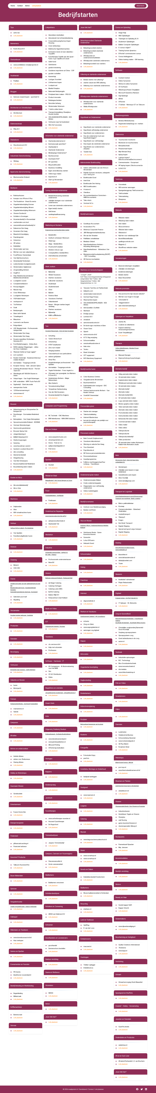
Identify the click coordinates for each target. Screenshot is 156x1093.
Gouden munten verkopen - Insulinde (21, 615)
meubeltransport (124, 514)
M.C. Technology (124, 660)
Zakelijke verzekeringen (127, 269)
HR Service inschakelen (92, 259)
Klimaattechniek (124, 146)
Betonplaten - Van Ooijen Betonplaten (26, 419)
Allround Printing (54, 745)
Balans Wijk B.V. (53, 595)
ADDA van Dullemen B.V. (56, 914)
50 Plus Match (123, 744)
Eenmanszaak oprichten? (57, 144)
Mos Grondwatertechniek (127, 663)
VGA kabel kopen (19, 299)
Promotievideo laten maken (128, 413)
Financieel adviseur (20, 846)
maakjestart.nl (73, 1089)
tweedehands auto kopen (127, 475)
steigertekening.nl (19, 434)
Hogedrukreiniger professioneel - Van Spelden (61, 363)
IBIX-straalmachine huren (22, 512)
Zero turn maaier (54, 348)
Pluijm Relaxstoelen (125, 582)
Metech (16, 565)
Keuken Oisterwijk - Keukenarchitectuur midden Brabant (27, 359)
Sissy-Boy (52, 360)
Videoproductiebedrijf (126, 437)
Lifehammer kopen (55, 82)
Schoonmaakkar (89, 340)
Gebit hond (52, 62)
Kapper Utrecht (124, 908)
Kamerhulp (52, 76)
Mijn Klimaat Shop (125, 152)
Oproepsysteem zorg (126, 635)
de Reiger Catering (54, 583)
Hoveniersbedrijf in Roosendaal (24, 219)
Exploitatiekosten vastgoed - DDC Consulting (95, 386)
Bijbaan (50, 293)
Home (13, 6)
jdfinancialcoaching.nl (20, 843)
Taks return (87, 200)
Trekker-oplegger (89, 965)
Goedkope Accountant (91, 224)
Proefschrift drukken (55, 247)
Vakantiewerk (53, 302)
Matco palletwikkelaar (126, 503)
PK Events (16, 972)
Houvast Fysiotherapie (56, 821)
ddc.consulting (18, 452)
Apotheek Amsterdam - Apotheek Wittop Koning (130, 623)
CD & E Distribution (55, 674)
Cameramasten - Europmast (128, 162)
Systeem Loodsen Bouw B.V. (23, 449)
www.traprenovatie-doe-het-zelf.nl (55, 516)
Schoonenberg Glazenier (127, 738)
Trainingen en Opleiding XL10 (128, 39)
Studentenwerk (53, 287)
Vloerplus (122, 817)
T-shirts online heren (55, 109)
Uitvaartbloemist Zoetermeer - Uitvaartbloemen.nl (60, 693)
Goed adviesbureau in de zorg (129, 638)
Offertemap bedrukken (56, 748)
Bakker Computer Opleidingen (129, 45)
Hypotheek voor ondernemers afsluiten (94, 148)
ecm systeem (18, 355)
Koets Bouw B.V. (19, 49)
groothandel (52, 945)
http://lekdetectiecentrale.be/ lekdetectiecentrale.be (23, 277)
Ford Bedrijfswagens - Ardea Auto (25, 344)
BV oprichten (53, 162)
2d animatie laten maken (127, 377)
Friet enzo (52, 449)
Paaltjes (16, 81)
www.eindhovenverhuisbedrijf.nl (24, 225)
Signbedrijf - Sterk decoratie (23, 384)
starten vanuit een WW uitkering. (95, 83)
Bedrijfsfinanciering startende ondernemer (58, 197)
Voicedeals (122, 184)
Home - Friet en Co (55, 443)
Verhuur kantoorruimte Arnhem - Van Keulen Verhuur (97, 391)
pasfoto (86, 758)
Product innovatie (54, 97)
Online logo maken (54, 174)
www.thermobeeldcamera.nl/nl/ (129, 770)
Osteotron (17, 240)
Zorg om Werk (89, 624)
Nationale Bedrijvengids (56, 91)
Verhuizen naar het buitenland (58, 122)
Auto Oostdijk (123, 478)
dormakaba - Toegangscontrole (24, 363)
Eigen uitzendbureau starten (58, 171)
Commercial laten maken (127, 422)
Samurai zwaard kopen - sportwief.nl (26, 97)
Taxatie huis (88, 152)
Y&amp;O (122, 517)
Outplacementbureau (126, 735)
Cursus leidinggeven (125, 56)
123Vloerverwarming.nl (21, 390)
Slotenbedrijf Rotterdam (21, 261)
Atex (15, 509)
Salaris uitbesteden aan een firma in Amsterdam (96, 169)
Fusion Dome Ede (19, 812)
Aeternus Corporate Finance (93, 230)
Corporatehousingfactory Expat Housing (59, 42)
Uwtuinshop (52, 342)
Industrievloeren (124, 811)
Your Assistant (89, 447)
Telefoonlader (123, 193)
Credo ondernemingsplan (92, 483)
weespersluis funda (20, 387)
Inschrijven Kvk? (54, 159)
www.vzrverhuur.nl (90, 856)
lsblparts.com (88, 291)
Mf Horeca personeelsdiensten (94, 453)
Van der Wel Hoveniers (56, 392)
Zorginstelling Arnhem (21, 270)
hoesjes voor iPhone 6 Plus (22, 198)
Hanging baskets (54, 351)
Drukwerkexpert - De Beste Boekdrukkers (58, 734)
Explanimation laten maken (128, 380)
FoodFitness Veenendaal (22, 255)
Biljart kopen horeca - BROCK (124, 762)
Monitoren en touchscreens (128, 143)
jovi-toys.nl (122, 767)
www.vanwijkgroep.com (127, 481)
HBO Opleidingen (124, 36)
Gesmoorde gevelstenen (22, 428)
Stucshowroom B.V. (20, 145)
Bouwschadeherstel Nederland (24, 464)
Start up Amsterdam (55, 180)
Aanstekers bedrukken (56, 35)
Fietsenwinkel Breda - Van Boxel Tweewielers (24, 704)
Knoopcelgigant (18, 287)
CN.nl (50, 290)
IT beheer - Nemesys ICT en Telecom (132, 105)
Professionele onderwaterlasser (59, 559)
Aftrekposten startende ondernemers (97, 61)
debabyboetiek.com (125, 560)
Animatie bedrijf (124, 389)
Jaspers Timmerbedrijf (56, 843)
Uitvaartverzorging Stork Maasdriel (130, 982)
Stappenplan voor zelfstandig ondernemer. (94, 487)
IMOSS (50, 993)
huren (15, 685)
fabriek (15, 712)
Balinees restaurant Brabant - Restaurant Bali (58, 578)
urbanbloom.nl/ (124, 791)
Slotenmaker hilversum (56, 106)
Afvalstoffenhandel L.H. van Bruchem (132, 1061)
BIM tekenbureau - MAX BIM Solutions (61, 419)
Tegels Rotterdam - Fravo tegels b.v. (61, 370)
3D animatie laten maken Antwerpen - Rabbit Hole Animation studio (132, 443)
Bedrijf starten (123, 275)
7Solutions (122, 948)
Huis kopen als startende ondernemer (97, 144)
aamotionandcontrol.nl (91, 323)
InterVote (87, 180)
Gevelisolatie (17, 794)
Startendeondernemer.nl (56, 141)
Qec (49, 671)
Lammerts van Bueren (21, 322)
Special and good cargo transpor (130, 529)
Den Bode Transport (125, 523)
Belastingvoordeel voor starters (94, 64)
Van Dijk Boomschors (21, 258)
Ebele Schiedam (89, 352)
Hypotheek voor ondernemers (94, 133)
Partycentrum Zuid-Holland (57, 598)
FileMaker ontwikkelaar (91, 239)
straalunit (87, 320)
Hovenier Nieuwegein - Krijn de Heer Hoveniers (59, 331)
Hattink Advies (18, 756)
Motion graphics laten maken (129, 404)
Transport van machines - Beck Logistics (127, 498)
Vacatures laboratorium (92, 441)
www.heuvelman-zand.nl (21, 446)
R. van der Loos (89, 928)
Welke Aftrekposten (90, 107)
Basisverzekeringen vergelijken (129, 266)
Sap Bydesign (123, 96)
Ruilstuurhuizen (18, 195)
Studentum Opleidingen (127, 42)
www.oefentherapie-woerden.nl (59, 818)
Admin (27, 6)
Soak (15, 307)
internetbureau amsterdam (57, 256)
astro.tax (16, 33)
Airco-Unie (17, 488)
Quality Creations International (129, 945)
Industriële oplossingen (127, 657)
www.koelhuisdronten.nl (92, 343)
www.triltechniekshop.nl (127, 672)
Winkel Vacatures (54, 275)
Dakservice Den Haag (20, 228)
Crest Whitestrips (19, 293)
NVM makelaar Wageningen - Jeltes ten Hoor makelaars (25, 348)
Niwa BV (51, 562)
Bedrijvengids (18, 310)
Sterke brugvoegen (20, 440)
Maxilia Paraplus (54, 88)
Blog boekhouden (54, 165)
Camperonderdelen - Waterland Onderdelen (129, 510)
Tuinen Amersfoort (55, 339)
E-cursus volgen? (125, 48)
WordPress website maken (128, 247)
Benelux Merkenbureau (126, 121)
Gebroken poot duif (20, 597)
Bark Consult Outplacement (93, 438)
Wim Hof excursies (55, 125)
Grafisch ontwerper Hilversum (58, 238)
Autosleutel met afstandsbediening (60, 38)
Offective (122, 102)
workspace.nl (18, 302)
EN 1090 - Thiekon (50, 554)
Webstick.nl (122, 233)
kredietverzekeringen (126, 272)
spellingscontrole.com (126, 241)
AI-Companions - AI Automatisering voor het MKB (61, 667)
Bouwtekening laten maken (22, 467)
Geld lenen (52, 211)
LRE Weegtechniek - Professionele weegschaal (25, 329)
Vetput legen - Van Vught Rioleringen (26, 378)
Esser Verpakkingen (125, 333)
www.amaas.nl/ (18, 393)
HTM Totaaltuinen (54, 345)
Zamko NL (122, 322)
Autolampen (123, 467)
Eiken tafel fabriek (19, 313)
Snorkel (51, 465)
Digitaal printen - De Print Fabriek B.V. (126, 598)
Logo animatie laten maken (128, 401)
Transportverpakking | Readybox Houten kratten (59, 113)
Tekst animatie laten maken (128, 407)
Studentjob (52, 284)
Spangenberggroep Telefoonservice (131, 190)
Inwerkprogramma (90, 459)
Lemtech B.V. (88, 317)
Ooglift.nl (16, 273)
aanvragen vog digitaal (91, 630)
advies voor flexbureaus (21, 759)
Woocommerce (124, 227)
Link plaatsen (36, 6)
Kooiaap (121, 506)
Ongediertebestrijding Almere (23, 207)
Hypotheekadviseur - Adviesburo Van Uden (96, 250)
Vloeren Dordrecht (19, 213)
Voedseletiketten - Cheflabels (54, 495)
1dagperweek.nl (124, 303)
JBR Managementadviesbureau (94, 233)
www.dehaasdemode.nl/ (127, 558)
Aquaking (16, 600)
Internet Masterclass (91, 417)
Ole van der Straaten (91, 236)
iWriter (121, 99)
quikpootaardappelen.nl (56, 446)
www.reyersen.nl (89, 795)
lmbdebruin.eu (88, 968)
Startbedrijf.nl (53, 147)
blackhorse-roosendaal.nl (22, 975)
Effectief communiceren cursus (130, 54)
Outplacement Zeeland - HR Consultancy (92, 616)
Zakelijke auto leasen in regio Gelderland (129, 471)
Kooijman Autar (124, 747)
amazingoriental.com (55, 440)
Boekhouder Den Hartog (92, 183)
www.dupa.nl (123, 951)
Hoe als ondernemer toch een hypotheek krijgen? (94, 137)
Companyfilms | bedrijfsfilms (58, 253)
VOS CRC (16, 568)
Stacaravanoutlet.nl (55, 861)
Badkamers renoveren (56, 883)
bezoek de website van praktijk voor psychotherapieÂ (96, 421)
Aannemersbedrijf (19, 455)
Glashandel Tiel (53, 524)
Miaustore (16, 319)
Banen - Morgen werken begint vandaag (59, 305)
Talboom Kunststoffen (21, 865)
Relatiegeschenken (55, 100)
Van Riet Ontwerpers (20, 461)
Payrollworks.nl (89, 450)
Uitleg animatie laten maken (128, 374)
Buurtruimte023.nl (90, 383)
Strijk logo (51, 241)
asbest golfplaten (54, 357)
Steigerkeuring (18, 458)
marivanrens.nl (18, 709)
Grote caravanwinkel (55, 864)
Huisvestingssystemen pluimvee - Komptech (24, 592)
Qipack (86, 331)
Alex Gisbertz (53, 383)
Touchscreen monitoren (127, 140)
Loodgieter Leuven (19, 281)
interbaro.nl (87, 909)
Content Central (124, 78)
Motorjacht (17, 688)
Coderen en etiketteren (126, 325)
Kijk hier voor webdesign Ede (128, 236)
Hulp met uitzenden (55, 647)
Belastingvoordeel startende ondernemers (93, 52)
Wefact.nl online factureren (128, 84)
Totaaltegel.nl (18, 316)
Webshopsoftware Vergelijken (129, 90)
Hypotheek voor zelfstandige (94, 141)
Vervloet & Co (88, 203)
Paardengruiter (18, 237)
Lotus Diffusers (89, 540)
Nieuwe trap (17, 290)
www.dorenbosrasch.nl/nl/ (22, 937)
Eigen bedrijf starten (55, 208)
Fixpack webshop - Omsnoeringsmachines (127, 329)
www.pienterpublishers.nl (57, 742)
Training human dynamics (127, 51)
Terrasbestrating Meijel (56, 386)
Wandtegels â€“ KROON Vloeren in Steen (25, 374)
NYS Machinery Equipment (93, 358)
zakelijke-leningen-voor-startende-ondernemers (60, 201)
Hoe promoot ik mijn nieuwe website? (132, 294)
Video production (125, 440)
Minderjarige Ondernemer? (57, 153)
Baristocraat (17, 1015)
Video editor (123, 428)
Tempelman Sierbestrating (57, 389)
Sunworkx (87, 537)
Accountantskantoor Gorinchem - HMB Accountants (95, 196)
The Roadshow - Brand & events (24, 201)
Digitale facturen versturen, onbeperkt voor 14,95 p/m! (97, 174)
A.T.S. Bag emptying (90, 337)
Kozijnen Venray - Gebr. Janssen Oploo (27, 366)
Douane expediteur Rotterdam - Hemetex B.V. (24, 340)
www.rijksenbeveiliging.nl (127, 926)
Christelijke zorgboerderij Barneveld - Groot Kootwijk (131, 628)
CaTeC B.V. (122, 168)
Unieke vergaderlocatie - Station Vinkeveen (23, 906)
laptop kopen (123, 155)
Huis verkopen (18, 940)
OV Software (123, 87)
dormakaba (122, 669)
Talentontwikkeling (90, 414)
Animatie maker (124, 392)
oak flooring (123, 820)
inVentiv (86, 621)
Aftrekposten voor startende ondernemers (93, 103)
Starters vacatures (54, 278)
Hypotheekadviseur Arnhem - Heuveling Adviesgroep (94, 245)
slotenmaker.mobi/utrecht (93, 294)
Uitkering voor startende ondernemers (97, 86)
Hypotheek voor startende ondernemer (97, 127)
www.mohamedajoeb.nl (127, 741)
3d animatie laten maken (127, 386)
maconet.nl (87, 946)
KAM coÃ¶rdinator (54, 315)
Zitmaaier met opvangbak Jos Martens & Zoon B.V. (62, 374)
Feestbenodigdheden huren (22, 536)
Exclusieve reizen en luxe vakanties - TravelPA (61, 53)
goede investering (54, 68)
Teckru (86, 349)
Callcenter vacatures (55, 281)
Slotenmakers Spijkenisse (22, 267)
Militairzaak (17, 996)
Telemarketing (123, 196)
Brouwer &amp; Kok (20, 431)
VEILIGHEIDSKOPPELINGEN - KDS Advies (60, 118)
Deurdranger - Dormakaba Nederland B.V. (26, 415)
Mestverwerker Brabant (21, 177)
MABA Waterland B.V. (20, 437)
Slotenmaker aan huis (21, 249)
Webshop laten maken (126, 221)
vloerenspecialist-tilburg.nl (128, 826)
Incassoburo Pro (89, 227)
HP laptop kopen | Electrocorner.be (131, 165)
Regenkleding (18, 993)
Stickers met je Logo (55, 250)
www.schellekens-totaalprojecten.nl (25, 65)
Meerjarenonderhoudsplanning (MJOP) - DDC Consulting (97, 255)
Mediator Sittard (89, 241)
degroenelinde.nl (89, 601)
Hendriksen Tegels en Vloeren (129, 814)
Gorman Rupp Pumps (91, 297)
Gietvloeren (52, 65)
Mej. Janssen (123, 847)
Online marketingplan (91, 491)
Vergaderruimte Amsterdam (93, 380)
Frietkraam (52, 500)
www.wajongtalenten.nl (91, 627)
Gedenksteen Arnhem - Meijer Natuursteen (58, 379)
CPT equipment (89, 355)
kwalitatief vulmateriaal (126, 580)
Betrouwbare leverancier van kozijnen (91, 724)
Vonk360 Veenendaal (91, 395)
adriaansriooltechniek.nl (56, 521)
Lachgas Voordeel (54, 79)
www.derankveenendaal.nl (57, 739)
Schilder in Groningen (20, 216)
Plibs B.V (16, 129)
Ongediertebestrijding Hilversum (24, 210)
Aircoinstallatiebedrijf (20, 485)
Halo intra (87, 346)
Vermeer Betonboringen (21, 425)
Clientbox (87, 192)
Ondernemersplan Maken (92, 480)
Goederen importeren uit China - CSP (61, 71)
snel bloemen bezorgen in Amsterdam (127, 786)
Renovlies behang (54, 103)
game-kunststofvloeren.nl (127, 823)
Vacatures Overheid (55, 299)
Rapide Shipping (124, 526)
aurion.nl (121, 641)
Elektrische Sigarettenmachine (59, 49)
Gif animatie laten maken (127, 398)
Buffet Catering (53, 592)
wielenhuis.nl (123, 1045)
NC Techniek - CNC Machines (58, 416)
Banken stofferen (90, 510)
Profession (52, 650)
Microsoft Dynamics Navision (129, 93)
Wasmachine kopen (90, 300)
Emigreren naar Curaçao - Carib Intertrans (22, 670)
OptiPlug (86, 925)
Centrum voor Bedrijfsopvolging (95, 507)
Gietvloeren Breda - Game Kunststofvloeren (92, 533)
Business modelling (55, 168)
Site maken (122, 224)
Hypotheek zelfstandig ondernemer (96, 130)
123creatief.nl (123, 300)
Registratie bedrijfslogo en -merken (131, 124)
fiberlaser (87, 311)
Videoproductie (124, 431)
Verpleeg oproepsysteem (127, 632)
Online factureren (125, 81)
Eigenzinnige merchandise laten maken (57, 230)
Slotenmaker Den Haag (21, 333)
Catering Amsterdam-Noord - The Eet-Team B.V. (26, 370)
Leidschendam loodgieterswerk (24, 264)
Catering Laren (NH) (55, 589)
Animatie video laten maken (128, 410)
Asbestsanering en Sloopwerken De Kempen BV (25, 410)
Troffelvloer (17, 305)
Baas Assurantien (125, 278)
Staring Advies (18, 762)
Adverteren (140, 6)
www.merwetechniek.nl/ (127, 666)
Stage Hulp (122, 33)
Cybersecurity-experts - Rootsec (55, 626)
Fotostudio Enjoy (89, 755)
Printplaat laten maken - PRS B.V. (59, 94)
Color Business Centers (92, 377)
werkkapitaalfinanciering (56, 214)
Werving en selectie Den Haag (94, 444)
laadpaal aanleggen (90, 777)
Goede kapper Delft (125, 905)
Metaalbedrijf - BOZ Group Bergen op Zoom (58, 480)
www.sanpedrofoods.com (57, 437)
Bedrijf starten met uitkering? (94, 80)
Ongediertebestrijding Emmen (23, 204)
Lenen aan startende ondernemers (60, 205)
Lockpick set (52, 85)
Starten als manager (91, 411)
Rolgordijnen (17, 325)
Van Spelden (17, 533)
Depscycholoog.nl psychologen (129, 358)
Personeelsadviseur (90, 456)
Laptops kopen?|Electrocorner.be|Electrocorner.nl (130, 158)
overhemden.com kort (21, 222)
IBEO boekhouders (90, 186)
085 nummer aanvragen (127, 187)
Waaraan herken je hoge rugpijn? (24, 352)
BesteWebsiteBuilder (126, 239)
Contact (20, 6)
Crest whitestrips (54, 46)
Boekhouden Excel (90, 178)
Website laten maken (126, 230)
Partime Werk (53, 296)
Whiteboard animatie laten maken (130, 383)
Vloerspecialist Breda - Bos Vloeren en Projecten (130, 806)
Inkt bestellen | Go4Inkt (91, 308)
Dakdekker (17, 246)
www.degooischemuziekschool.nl (95, 840)
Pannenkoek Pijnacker (126, 844)
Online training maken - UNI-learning (131, 59)
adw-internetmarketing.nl (127, 306)
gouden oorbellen (54, 73)
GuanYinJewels (124, 1027)
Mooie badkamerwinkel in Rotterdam (96, 893)
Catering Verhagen (54, 586)
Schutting (51, 336)
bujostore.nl (52, 177)
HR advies (16, 243)
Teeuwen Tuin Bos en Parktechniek (96, 288)
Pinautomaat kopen (125, 149)
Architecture (17, 113)
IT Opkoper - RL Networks (128, 603)
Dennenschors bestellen (56, 948)
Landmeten (122, 732)
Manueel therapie (124, 355)
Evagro (121, 520)
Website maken (124, 218)
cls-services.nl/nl (54, 644)
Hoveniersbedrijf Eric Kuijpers (58, 395)
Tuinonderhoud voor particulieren (59, 354)
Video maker (123, 425)
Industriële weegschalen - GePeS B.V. (56, 552)
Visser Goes (88, 329)
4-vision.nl (87, 189)
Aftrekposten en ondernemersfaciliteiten (92, 57)
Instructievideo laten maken (128, 416)
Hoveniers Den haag (20, 231)
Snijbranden (17, 507)
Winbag (16, 161)
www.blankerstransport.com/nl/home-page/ (129, 496)
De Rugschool (53, 824)
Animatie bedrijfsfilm (126, 395)
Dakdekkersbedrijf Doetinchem (94, 877)
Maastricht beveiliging (20, 234)
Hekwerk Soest (89, 543)
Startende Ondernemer (56, 150)
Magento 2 (122, 244)
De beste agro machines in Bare (95, 326)
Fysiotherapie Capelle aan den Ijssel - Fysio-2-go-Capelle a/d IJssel (61, 58)
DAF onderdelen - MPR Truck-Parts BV (26, 381)
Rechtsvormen (53, 156)
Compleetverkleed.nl (20, 284)
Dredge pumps (89, 314)
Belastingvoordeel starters (93, 48)
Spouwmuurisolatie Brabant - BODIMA (26, 422)
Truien (121, 563)
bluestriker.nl (123, 555)
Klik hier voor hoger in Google (129, 297)
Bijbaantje (51, 272)
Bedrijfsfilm (52, 235)
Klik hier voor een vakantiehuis (23, 252)
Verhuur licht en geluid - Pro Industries (21, 528)
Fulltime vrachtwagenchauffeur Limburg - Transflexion (94, 463)
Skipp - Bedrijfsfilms (55, 244)
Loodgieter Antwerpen (21, 296)
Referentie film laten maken (128, 419)
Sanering (16, 443)
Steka (50, 677)
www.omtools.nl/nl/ (90, 334)
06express (122, 199)
